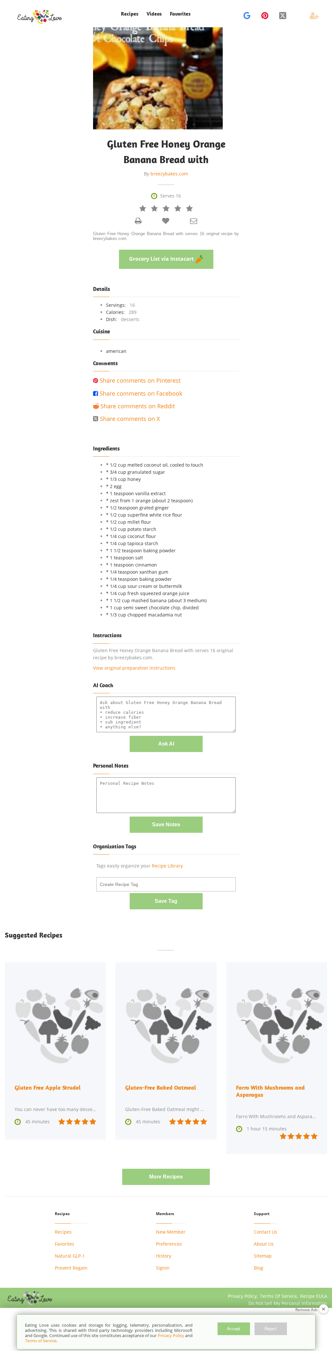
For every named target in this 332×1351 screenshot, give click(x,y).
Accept (233, 1328)
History (163, 1256)
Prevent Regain (71, 1268)
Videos (154, 14)
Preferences (169, 1244)
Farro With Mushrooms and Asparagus (270, 1091)
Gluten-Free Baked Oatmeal (160, 1087)
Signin (163, 1268)
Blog (258, 1268)
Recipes (63, 1232)
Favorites (180, 14)
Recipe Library (167, 866)
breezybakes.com (169, 174)
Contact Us (265, 1232)
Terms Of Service (278, 1296)
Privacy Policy (242, 1296)
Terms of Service (40, 1341)
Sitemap (263, 1256)
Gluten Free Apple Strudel (48, 1087)
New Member (170, 1232)
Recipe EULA (313, 1296)
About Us (264, 1244)
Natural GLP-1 (70, 1256)
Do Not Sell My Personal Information (287, 1303)
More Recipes (166, 1176)
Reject (271, 1328)
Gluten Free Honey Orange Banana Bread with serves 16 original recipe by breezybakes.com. (166, 236)
